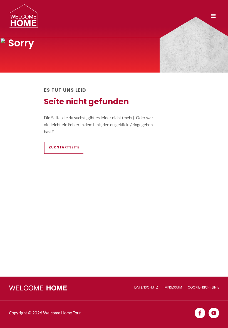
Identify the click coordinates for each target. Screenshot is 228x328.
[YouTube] (214, 313)
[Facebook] (200, 313)
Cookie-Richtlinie (203, 287)
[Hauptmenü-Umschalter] (213, 16)
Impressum (173, 287)
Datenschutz (146, 287)
